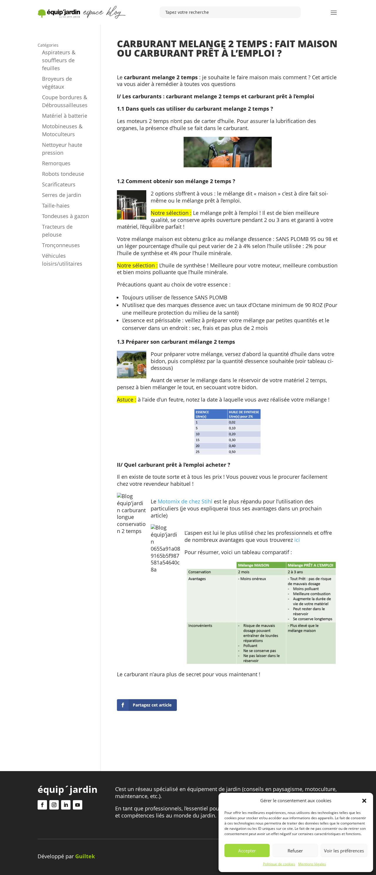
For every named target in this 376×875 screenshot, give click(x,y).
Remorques (56, 163)
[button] (364, 801)
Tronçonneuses (61, 245)
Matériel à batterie (64, 115)
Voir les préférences (344, 851)
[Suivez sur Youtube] (77, 805)
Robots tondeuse (63, 173)
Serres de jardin (61, 194)
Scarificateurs (58, 184)
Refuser (295, 851)
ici (297, 539)
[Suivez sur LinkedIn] (65, 805)
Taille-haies (56, 205)
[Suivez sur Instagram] (54, 805)
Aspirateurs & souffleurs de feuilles (58, 60)
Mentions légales (312, 863)
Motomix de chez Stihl (185, 501)
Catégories (48, 45)
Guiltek (85, 856)
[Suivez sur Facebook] (42, 805)
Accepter (247, 851)
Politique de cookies (279, 863)
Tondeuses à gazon (65, 216)
